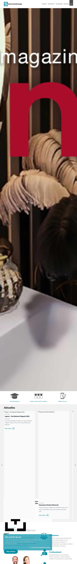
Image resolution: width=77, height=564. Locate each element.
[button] (6, 199)
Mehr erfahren (8, 428)
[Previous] (2, 465)
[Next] (75, 465)
